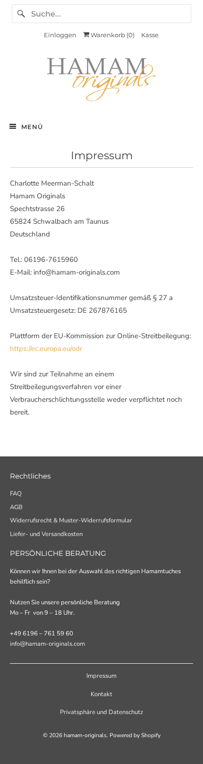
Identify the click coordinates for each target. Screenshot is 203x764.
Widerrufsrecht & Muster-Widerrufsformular (71, 520)
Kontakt (101, 694)
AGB (16, 507)
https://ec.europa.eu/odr (46, 348)
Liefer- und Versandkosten (46, 534)
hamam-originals (85, 735)
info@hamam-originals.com (47, 644)
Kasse (150, 35)
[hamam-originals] (102, 82)
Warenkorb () (112, 35)
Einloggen (60, 35)
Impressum (101, 676)
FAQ (16, 493)
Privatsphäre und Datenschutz (101, 712)
